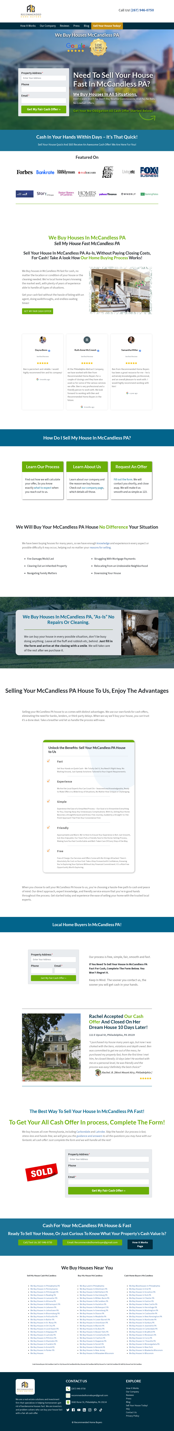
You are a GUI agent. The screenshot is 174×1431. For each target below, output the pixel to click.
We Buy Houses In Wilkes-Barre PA (94, 1298)
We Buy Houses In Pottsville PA (43, 1316)
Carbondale (83, 1132)
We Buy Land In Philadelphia (92, 1286)
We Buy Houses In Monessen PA (142, 1335)
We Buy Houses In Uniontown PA (94, 1322)
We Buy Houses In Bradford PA (142, 1331)
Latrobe (100, 1132)
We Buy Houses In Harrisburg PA (93, 1295)
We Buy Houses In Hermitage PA (143, 1307)
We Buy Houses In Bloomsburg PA (45, 1313)
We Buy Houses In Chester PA (141, 1298)
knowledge (103, 543)
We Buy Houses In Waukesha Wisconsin (146, 1350)
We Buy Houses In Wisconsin (141, 1353)
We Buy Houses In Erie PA (140, 1289)
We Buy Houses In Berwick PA (92, 1347)
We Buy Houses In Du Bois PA (92, 1328)
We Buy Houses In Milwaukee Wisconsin (97, 1353)
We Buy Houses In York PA (140, 1295)
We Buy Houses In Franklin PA (43, 1344)
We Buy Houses (36, 1353)
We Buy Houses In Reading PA (43, 1295)
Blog (86, 26)
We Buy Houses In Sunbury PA (141, 1322)
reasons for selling (100, 548)
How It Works (28, 26)
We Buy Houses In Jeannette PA (142, 1325)
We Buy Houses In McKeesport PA (94, 1307)
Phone (25, 84)
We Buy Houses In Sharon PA (92, 1313)
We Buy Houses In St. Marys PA (43, 1322)
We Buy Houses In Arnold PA (42, 1347)
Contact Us (131, 1412)
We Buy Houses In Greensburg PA (94, 1310)
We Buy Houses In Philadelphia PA (45, 1286)
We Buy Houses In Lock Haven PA (44, 1328)
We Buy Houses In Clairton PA (92, 1338)
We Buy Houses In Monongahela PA (144, 1344)
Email (25, 96)
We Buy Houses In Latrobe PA (43, 1335)
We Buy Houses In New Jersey (92, 1350)
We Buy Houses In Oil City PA (42, 1325)
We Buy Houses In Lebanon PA (43, 1307)
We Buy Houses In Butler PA (42, 1319)
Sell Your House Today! (107, 26)
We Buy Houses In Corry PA (140, 1338)
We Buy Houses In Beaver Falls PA (94, 1331)
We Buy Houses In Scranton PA (142, 1292)
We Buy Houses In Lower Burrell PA (95, 1319)
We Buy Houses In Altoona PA (43, 1301)
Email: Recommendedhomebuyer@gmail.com (92, 1242)
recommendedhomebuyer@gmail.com (89, 1395)
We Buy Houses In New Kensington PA (145, 1316)
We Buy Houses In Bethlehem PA (94, 1292)
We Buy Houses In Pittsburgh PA (44, 1292)
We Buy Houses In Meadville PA (93, 1316)
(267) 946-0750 (142, 10)
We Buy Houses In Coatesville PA (143, 1313)
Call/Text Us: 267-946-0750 (37, 1242)
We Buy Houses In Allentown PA (93, 1289)
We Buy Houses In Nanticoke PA (142, 1319)
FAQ (128, 1409)
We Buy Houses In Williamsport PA (45, 1304)
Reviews (64, 26)
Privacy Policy (132, 1415)
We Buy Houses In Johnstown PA (44, 1310)
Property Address (32, 73)
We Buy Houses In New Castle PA (143, 1304)
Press (76, 26)
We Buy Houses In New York (141, 1347)
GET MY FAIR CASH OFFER (37, 311)
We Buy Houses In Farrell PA (92, 1344)
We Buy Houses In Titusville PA (142, 1341)
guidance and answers (89, 1136)
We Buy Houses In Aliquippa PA (43, 1331)
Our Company (48, 26)
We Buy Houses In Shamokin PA (43, 1341)
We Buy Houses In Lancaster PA (43, 1298)
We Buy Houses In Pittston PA (43, 1338)
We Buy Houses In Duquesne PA (93, 1341)
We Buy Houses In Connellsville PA (94, 1335)
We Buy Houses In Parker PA (42, 1350)
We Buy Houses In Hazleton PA (93, 1304)
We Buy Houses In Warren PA (92, 1325)
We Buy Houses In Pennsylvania (44, 1289)
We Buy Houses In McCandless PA (94, 1301)
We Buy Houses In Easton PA (141, 1301)
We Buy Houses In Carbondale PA (143, 1328)
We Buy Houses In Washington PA (143, 1310)
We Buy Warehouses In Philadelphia (144, 1286)
